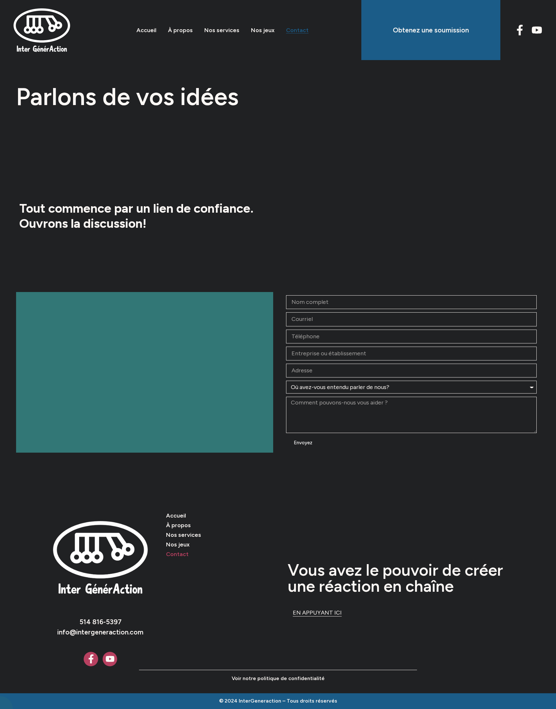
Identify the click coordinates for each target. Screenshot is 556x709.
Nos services (221, 30)
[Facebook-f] (519, 30)
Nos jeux (262, 30)
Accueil (146, 30)
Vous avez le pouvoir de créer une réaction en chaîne (395, 578)
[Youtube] (537, 30)
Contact (297, 30)
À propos (180, 30)
